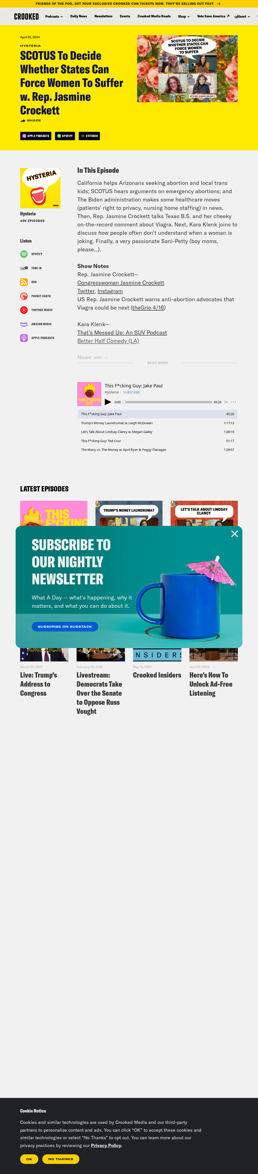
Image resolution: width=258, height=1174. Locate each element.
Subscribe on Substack (65, 626)
